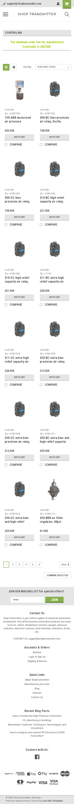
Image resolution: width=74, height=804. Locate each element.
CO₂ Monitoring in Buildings (37, 720)
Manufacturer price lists (37, 684)
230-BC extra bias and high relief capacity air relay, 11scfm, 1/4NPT (54, 443)
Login (31, 656)
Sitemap (36, 797)
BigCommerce (23, 801)
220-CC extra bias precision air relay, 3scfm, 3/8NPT (17, 441)
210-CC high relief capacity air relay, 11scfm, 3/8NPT (17, 281)
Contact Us (37, 697)
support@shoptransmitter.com (24, 3)
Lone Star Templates (52, 801)
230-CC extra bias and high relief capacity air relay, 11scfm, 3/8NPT (17, 523)
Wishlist (37, 652)
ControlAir (9, 109)
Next (64, 564)
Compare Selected (57, 575)
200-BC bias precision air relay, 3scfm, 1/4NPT (54, 121)
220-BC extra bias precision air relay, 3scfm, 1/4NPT (52, 361)
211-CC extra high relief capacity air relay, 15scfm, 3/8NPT (19, 361)
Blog (37, 688)
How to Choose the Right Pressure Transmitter (37, 716)
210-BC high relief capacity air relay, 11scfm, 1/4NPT (52, 201)
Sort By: (27, 66)
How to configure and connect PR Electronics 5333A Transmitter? (37, 734)
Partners (37, 693)
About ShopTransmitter (37, 679)
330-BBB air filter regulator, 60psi (51, 520)
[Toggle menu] (5, 14)
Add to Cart (19, 137)
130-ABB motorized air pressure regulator (18, 121)
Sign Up (41, 656)
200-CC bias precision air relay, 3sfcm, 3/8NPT (17, 201)
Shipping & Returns (37, 661)
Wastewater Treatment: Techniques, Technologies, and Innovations (37, 726)
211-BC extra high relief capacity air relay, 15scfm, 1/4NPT (54, 281)
